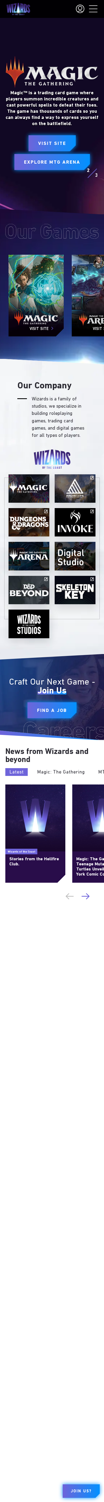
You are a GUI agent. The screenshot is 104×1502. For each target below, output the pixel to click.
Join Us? (81, 1491)
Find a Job (52, 710)
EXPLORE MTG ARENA (52, 162)
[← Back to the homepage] (18, 9)
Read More (14, 787)
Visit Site (52, 143)
